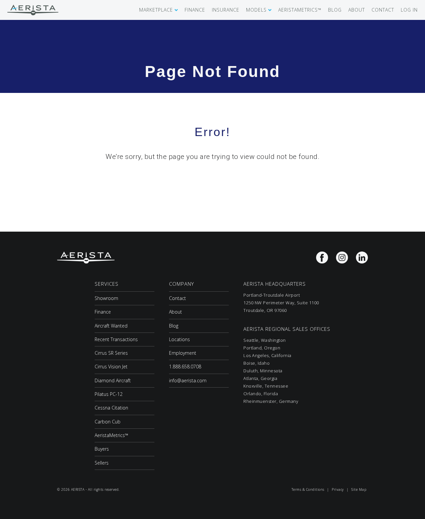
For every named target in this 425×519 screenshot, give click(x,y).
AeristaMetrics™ (111, 435)
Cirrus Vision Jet (111, 366)
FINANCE (195, 10)
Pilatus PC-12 (109, 394)
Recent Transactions (116, 339)
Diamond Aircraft (113, 380)
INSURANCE (225, 10)
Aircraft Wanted (111, 326)
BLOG (335, 10)
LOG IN (409, 10)
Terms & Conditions (308, 489)
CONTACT (383, 10)
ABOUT (356, 10)
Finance (103, 312)
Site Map (358, 489)
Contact (177, 298)
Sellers (102, 463)
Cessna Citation (111, 408)
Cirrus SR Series (111, 353)
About (175, 312)
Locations (179, 339)
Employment (182, 353)
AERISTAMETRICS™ (299, 10)
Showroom (106, 298)
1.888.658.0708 (185, 366)
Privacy (338, 489)
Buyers (102, 449)
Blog (173, 326)
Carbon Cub (108, 421)
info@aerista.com (188, 380)
